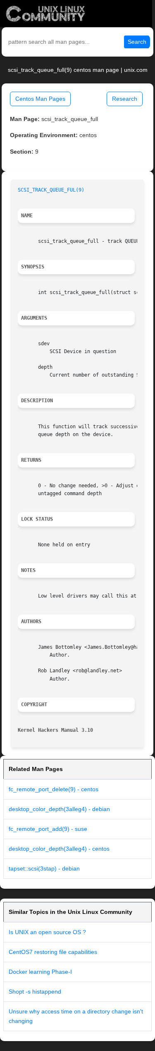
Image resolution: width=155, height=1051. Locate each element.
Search (137, 41)
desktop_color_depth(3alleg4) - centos (59, 848)
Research (124, 98)
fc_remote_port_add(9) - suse (48, 829)
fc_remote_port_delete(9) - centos (53, 789)
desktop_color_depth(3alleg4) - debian (59, 809)
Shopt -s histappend (35, 991)
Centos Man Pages (40, 98)
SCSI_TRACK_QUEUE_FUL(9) (51, 190)
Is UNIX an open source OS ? (47, 932)
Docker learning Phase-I (40, 971)
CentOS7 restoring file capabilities (53, 952)
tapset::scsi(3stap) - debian (44, 868)
